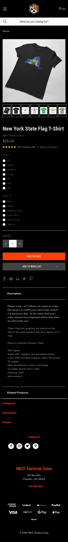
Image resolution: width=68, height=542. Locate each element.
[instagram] (19, 445)
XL (8, 178)
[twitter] (27, 445)
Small (10, 165)
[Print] (17, 278)
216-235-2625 (36, 486)
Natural (11, 224)
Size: (5, 155)
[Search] (3, 21)
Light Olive (13, 215)
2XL (9, 183)
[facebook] (11, 445)
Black (10, 201)
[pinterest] (35, 445)
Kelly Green (13, 219)
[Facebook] (4, 278)
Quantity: (7, 235)
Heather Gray (14, 210)
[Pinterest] (31, 278)
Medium (11, 169)
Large (10, 174)
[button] (34, 294)
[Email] (11, 278)
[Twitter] (24, 278)
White (10, 206)
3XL (9, 188)
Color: (6, 195)
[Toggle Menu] (5, 9)
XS (8, 160)
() (63, 8)
